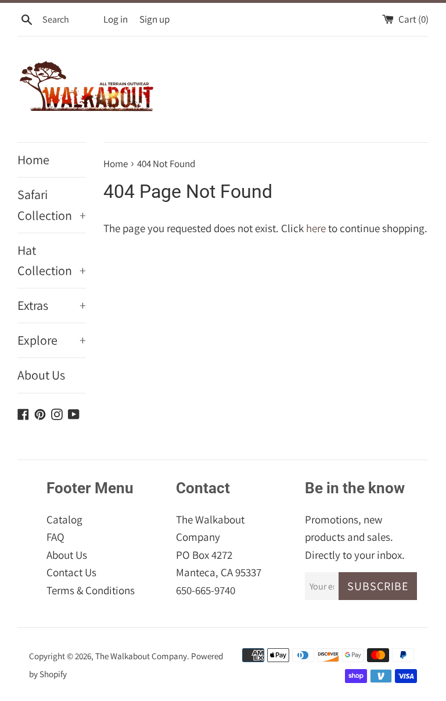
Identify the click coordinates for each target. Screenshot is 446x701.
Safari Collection (51, 204)
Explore (51, 340)
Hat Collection (51, 260)
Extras (51, 305)
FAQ (55, 537)
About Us (41, 375)
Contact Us (71, 572)
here (316, 228)
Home (33, 159)
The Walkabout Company (141, 656)
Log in (115, 19)
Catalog (64, 519)
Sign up (154, 19)
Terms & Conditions (90, 590)
